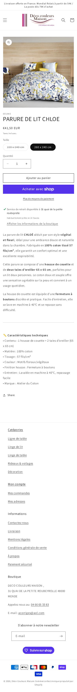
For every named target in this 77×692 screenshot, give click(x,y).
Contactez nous (18, 523)
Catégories (15, 430)
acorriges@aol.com (31, 613)
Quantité (8, 156)
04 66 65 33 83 (40, 604)
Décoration (15, 472)
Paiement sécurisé (20, 564)
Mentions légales (19, 539)
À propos (14, 556)
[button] (5, 20)
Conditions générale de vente (27, 547)
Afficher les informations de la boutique (32, 223)
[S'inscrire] (61, 636)
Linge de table (17, 455)
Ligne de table (17, 438)
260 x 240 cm (43, 147)
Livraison (14, 531)
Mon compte (17, 484)
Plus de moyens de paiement (38, 198)
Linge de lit (15, 447)
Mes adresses (16, 501)
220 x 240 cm (17, 148)
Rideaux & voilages (20, 463)
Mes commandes (19, 493)
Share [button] (11, 395)
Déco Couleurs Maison (23, 681)
